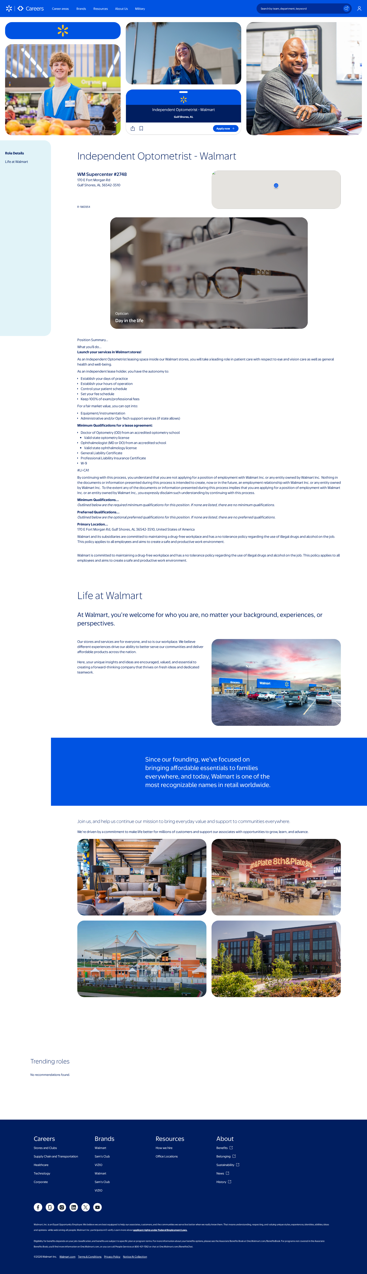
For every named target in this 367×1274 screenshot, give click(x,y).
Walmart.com (67, 1256)
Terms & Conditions (90, 1256)
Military (140, 8)
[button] (141, 128)
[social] (38, 1207)
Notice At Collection (135, 1256)
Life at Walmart (16, 161)
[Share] (132, 128)
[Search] (346, 8)
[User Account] (359, 8)
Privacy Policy (112, 1256)
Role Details (14, 153)
